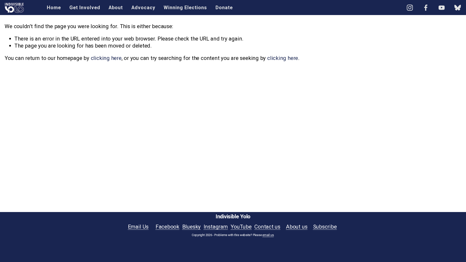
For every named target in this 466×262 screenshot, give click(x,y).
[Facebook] (426, 7)
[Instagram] (410, 7)
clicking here (106, 58)
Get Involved (84, 7)
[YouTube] (441, 7)
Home (54, 7)
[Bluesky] (457, 7)
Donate (224, 7)
